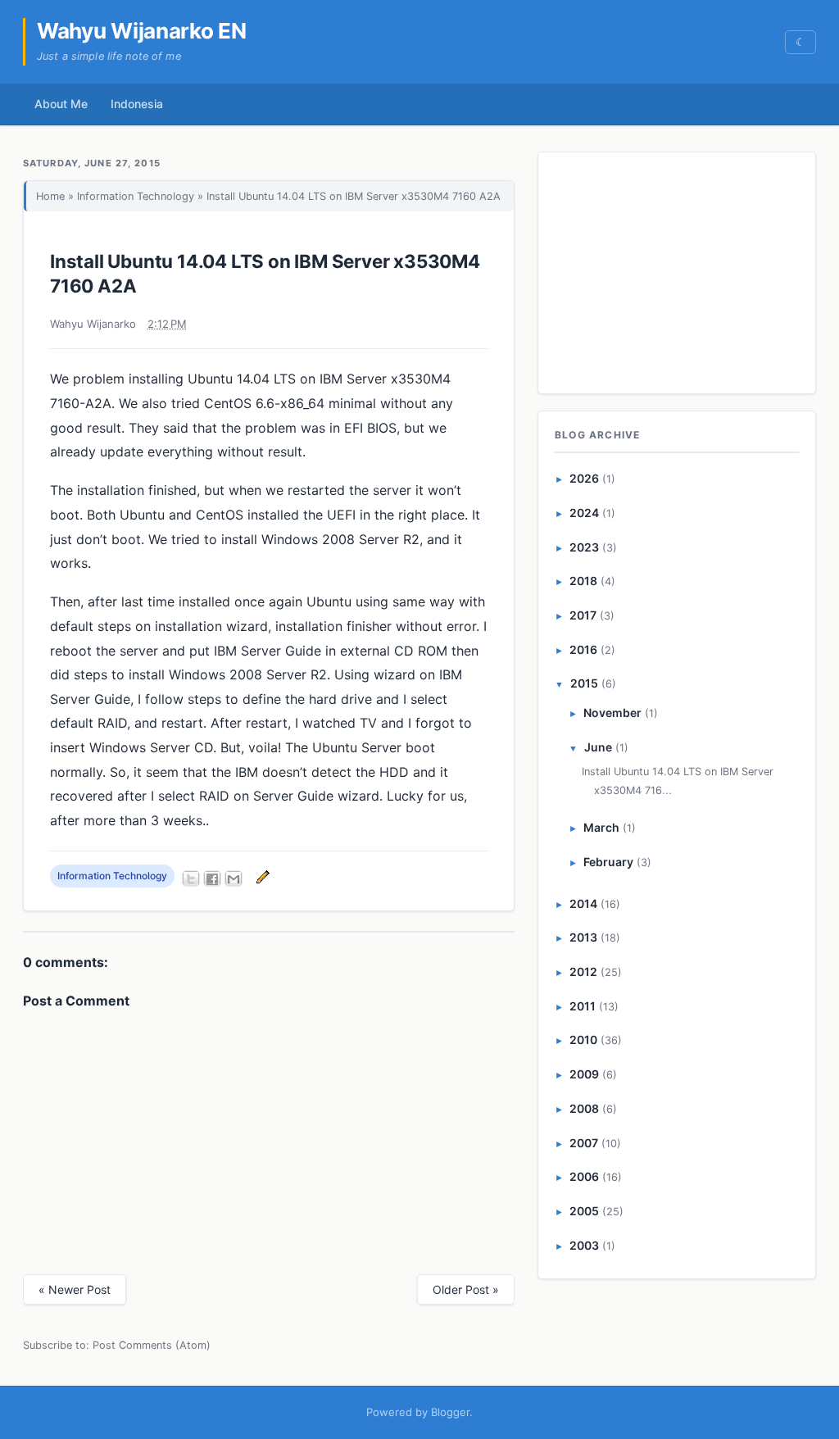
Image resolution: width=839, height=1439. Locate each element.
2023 (584, 547)
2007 (583, 1143)
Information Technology (135, 196)
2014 (583, 903)
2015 (584, 683)
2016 (583, 649)
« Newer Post (75, 1289)
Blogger (450, 1412)
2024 (584, 513)
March (601, 827)
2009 (584, 1074)
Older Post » (466, 1289)
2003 (584, 1245)
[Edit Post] (260, 876)
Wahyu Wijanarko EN (142, 30)
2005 (584, 1211)
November (612, 713)
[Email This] (233, 878)
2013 (583, 937)
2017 (582, 615)
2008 (584, 1108)
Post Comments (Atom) (152, 1345)
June (598, 747)
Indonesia (137, 104)
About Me (61, 104)
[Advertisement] (677, 269)
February (608, 862)
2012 (583, 971)
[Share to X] (191, 878)
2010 (583, 1039)
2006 (584, 1176)
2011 (582, 1006)
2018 (583, 581)
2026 (584, 478)
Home (50, 196)
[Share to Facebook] (212, 878)
